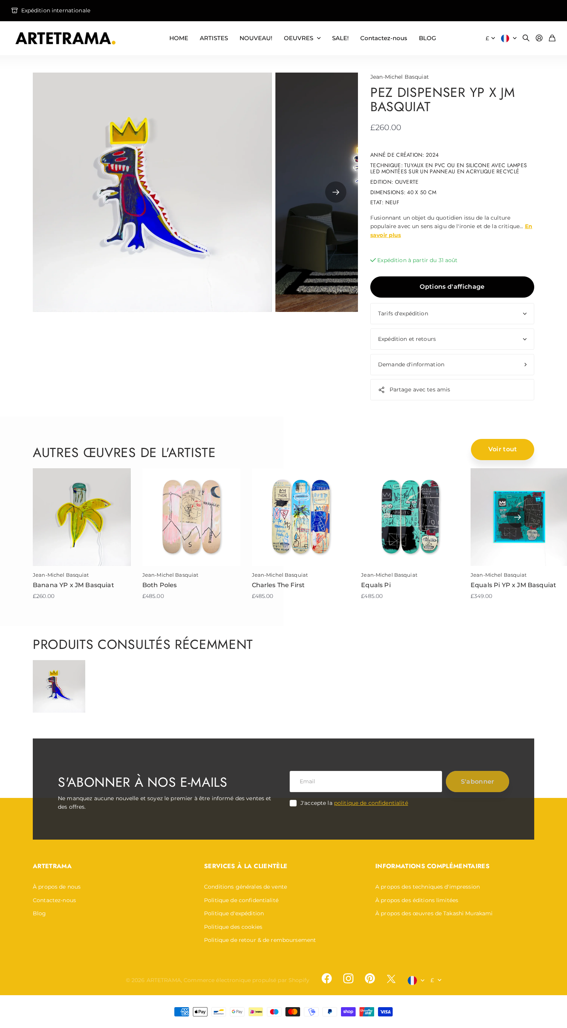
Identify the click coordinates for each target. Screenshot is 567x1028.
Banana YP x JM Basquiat (73, 585)
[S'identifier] (539, 38)
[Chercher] (526, 38)
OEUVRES (298, 38)
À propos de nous (57, 886)
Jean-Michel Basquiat (399, 76)
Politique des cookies (233, 926)
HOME (178, 38)
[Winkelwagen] (552, 38)
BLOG (427, 38)
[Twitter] (391, 979)
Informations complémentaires (432, 866)
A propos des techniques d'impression (427, 886)
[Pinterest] (370, 979)
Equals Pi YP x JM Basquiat (513, 585)
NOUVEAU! (256, 38)
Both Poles (159, 585)
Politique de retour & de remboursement (260, 940)
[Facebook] (327, 979)
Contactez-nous (383, 38)
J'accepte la (354, 802)
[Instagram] (348, 979)
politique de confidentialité (371, 802)
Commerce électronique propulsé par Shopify (246, 980)
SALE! (340, 38)
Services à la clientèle (245, 866)
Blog (39, 913)
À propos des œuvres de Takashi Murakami (434, 913)
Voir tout (502, 449)
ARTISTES (214, 38)
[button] (335, 192)
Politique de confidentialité (241, 900)
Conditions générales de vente (245, 886)
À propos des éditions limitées (416, 900)
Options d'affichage (452, 286)
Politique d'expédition (234, 913)
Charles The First (278, 585)
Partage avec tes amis (420, 389)
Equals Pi (375, 585)
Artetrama (52, 866)
